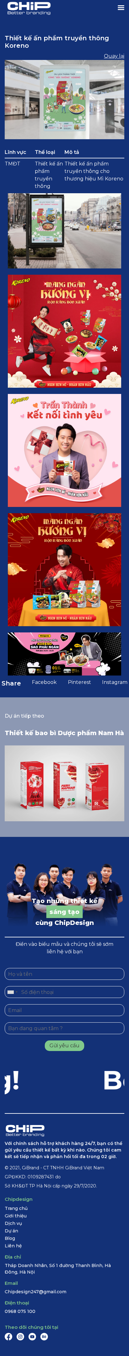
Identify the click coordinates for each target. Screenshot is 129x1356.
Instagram (114, 682)
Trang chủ (16, 1208)
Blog (10, 1238)
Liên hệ (13, 1246)
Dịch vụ (13, 1223)
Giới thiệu (16, 1216)
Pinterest (79, 682)
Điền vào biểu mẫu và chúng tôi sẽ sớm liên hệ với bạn (64, 948)
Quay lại (114, 56)
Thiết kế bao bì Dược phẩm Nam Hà (64, 733)
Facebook (44, 682)
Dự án (11, 1231)
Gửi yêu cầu (64, 1046)
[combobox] (12, 992)
